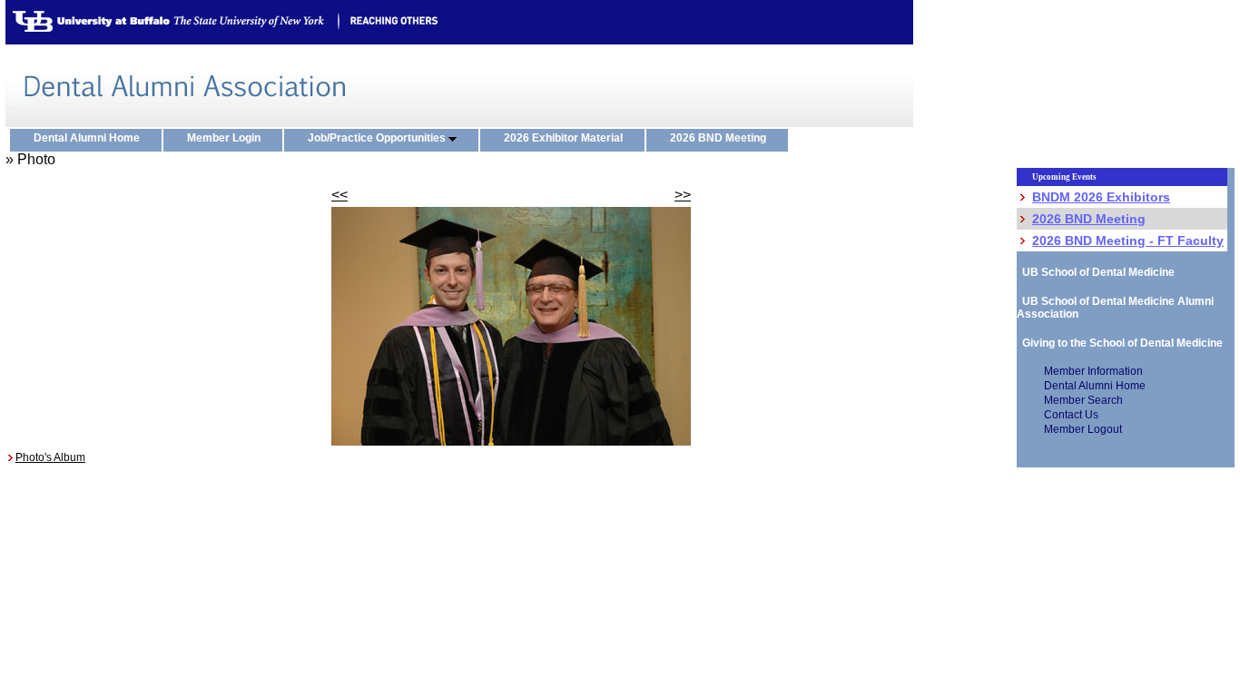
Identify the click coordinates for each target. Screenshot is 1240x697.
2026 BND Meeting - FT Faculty (1128, 240)
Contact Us (1071, 414)
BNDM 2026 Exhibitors (1101, 197)
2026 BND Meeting (722, 138)
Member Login (228, 138)
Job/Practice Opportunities (378, 138)
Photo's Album (50, 457)
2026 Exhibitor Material (567, 138)
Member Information (1093, 371)
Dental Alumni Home (91, 138)
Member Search (1083, 400)
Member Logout (1083, 429)
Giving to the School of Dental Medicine (1120, 343)
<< (339, 194)
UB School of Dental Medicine (1096, 272)
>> (682, 194)
